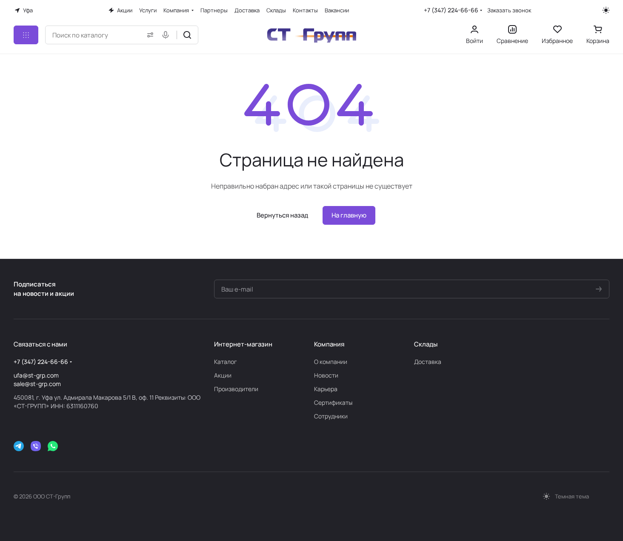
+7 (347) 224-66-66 (451, 10)
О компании (330, 362)
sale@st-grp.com (37, 384)
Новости (326, 375)
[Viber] (36, 446)
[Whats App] (53, 446)
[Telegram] (19, 446)
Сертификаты (333, 402)
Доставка (427, 362)
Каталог (225, 362)
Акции (222, 375)
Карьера (325, 389)
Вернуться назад (282, 215)
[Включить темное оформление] (606, 10)
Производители (236, 389)
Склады (425, 344)
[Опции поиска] (148, 35)
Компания (329, 344)
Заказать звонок (509, 10)
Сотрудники (331, 416)
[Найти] (187, 35)
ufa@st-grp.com (36, 375)
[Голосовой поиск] (167, 35)
